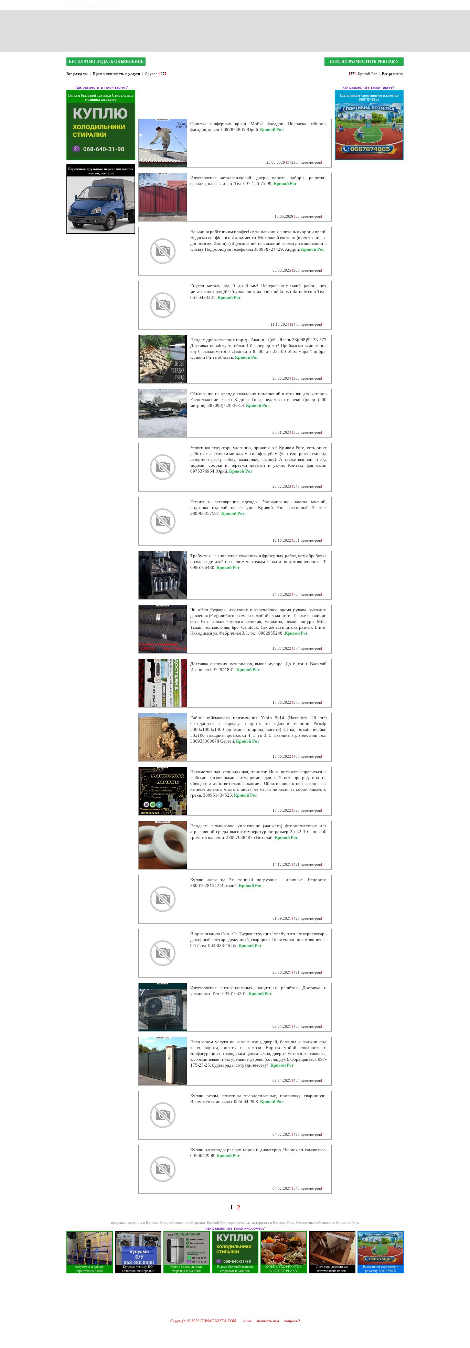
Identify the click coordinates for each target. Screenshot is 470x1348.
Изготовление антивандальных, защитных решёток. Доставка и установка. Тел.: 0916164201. (258, 990)
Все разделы (77, 74)
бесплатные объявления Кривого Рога (327, 1222)
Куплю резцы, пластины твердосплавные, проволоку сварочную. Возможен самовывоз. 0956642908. (258, 1098)
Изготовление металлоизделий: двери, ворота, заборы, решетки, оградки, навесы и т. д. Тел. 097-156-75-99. (258, 180)
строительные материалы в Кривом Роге (261, 1222)
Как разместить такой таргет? (102, 87)
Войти (398, 5)
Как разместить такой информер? (235, 1228)
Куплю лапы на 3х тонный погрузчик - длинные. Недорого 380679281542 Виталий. (258, 882)
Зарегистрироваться (368, 5)
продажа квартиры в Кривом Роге (139, 1222)
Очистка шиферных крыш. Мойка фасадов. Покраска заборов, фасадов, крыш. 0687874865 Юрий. (258, 126)
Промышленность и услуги (116, 74)
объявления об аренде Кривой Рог (197, 1222)
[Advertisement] (235, 1295)
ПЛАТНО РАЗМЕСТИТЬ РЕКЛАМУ (364, 61)
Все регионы (393, 74)
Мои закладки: (330, 5)
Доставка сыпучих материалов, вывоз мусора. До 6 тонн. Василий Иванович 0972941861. (258, 666)
